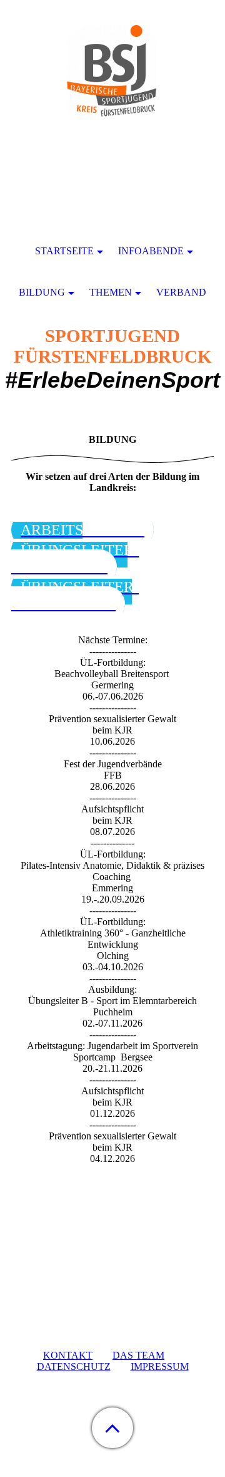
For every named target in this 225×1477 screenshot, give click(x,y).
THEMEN (110, 292)
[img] (112, 78)
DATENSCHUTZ (74, 1366)
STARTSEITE (64, 251)
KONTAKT (67, 1355)
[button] (112, 1427)
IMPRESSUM (160, 1366)
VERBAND (181, 292)
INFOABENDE (151, 251)
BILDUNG (42, 292)
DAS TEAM (138, 1355)
